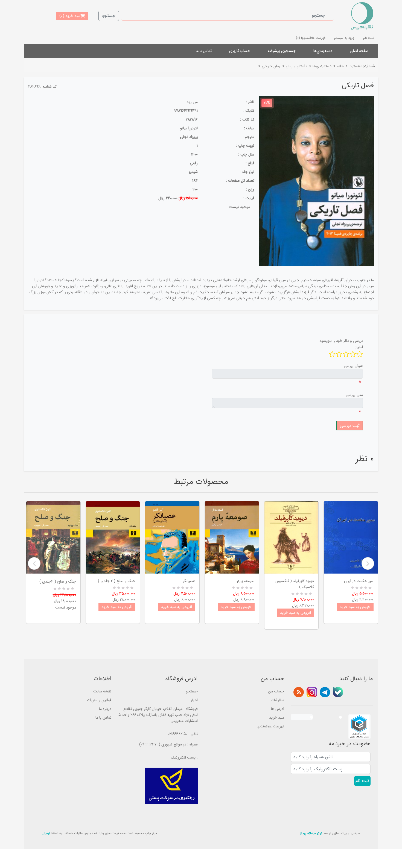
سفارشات (277, 700)
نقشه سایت (102, 691)
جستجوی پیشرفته (282, 51)
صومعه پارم (246, 581)
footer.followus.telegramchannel (325, 692)
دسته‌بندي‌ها (322, 51)
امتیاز (359, 347)
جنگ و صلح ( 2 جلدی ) (116, 581)
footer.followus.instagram (312, 692)
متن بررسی (354, 395)
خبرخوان (298, 692)
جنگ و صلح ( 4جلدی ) (57, 581)
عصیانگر (189, 581)
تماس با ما (204, 51)
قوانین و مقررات (99, 700)
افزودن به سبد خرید (116, 607)
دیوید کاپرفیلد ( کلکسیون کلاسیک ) (294, 584)
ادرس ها (277, 709)
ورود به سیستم (344, 37)
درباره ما (105, 709)
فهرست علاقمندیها (270, 726)
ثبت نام (368, 37)
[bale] (338, 692)
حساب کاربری (239, 51)
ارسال (46, 833)
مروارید (192, 102)
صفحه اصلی (359, 51)
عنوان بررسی (353, 366)
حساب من (276, 691)
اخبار (194, 700)
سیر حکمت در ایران (359, 581)
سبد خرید (276, 718)
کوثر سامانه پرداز (311, 833)
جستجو (108, 15)
